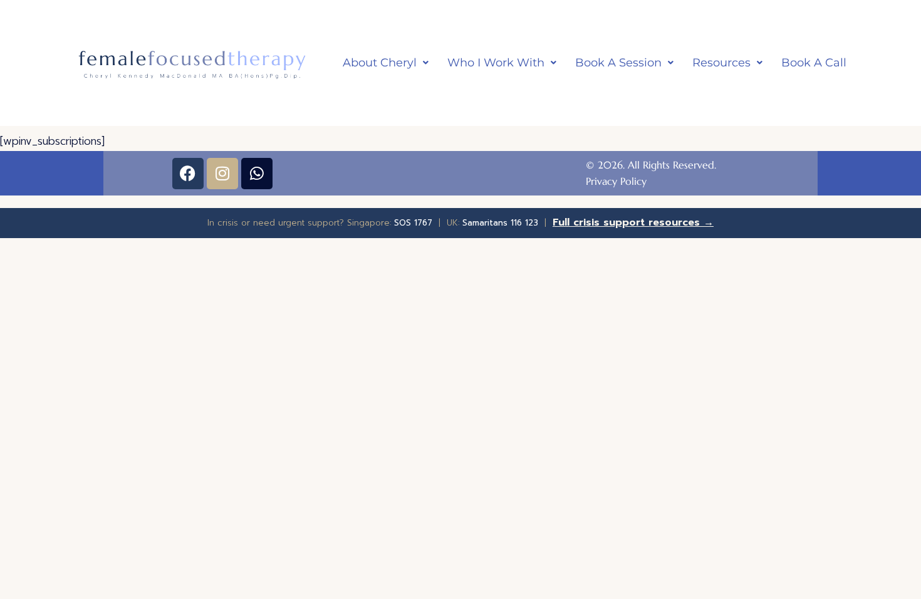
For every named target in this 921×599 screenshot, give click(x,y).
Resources (721, 63)
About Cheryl (380, 63)
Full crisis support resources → (633, 222)
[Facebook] (188, 173)
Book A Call (813, 63)
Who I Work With (495, 63)
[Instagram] (222, 173)
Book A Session (618, 63)
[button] (385, 63)
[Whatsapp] (257, 173)
